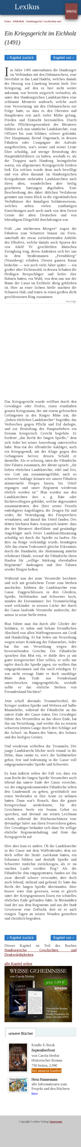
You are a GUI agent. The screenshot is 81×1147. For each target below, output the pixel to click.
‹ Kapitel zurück (20, 58)
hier (35, 1093)
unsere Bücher (21, 1033)
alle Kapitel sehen (18, 963)
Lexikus (27, 6)
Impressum (56, 1121)
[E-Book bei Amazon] (38, 1021)
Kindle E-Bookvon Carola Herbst (45, 1050)
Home (7, 21)
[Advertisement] (40, 348)
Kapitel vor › (63, 58)
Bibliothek (18, 21)
